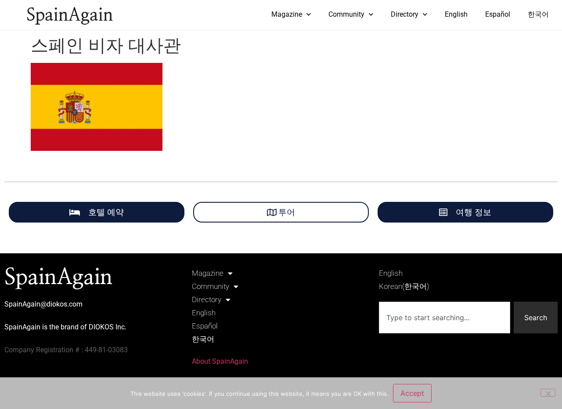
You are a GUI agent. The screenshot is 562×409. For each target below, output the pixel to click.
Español (497, 14)
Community (346, 14)
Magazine (286, 14)
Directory (404, 14)
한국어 (538, 14)
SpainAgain (69, 15)
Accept (412, 393)
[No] (547, 393)
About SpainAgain (220, 361)
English (456, 14)
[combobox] (444, 317)
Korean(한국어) (404, 286)
